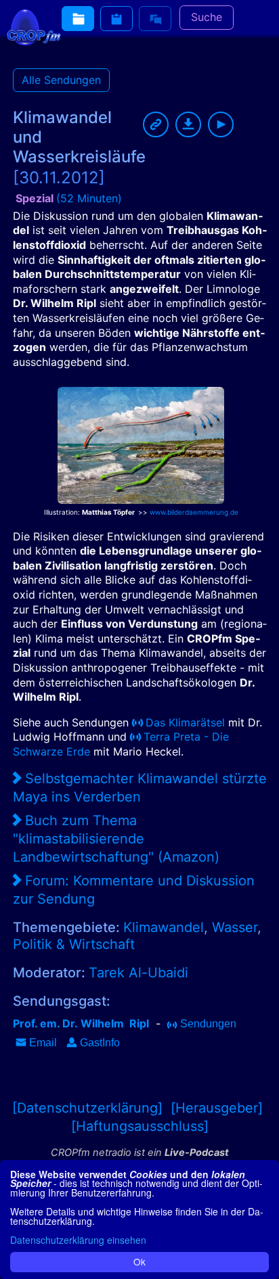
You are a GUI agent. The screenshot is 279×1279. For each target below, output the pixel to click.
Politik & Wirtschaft (74, 944)
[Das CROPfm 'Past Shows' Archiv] (78, 18)
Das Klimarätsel (185, 722)
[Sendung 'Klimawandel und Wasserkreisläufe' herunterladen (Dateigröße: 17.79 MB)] (188, 124)
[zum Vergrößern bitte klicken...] (141, 441)
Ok (139, 1261)
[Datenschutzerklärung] (87, 1108)
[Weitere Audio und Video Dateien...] (116, 18)
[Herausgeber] (217, 1108)
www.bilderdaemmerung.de (194, 512)
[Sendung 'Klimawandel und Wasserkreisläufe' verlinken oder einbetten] (156, 124)
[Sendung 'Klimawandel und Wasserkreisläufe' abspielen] (221, 124)
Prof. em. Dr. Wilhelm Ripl (81, 1023)
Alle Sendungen (61, 80)
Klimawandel (163, 927)
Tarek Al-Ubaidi (138, 972)
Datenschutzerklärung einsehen (78, 1240)
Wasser (234, 927)
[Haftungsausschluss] (140, 1126)
